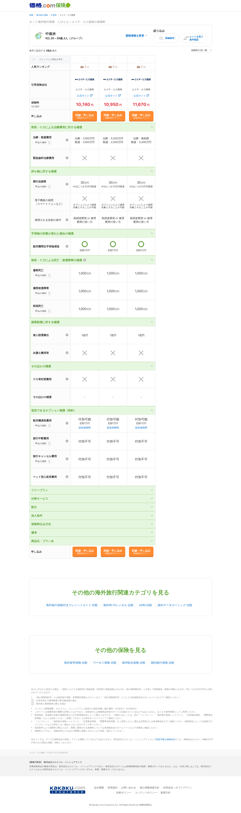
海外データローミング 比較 (175, 605)
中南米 (54, 15)
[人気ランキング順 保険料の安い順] (201, 51)
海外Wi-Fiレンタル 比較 (118, 605)
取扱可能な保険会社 (165, 739)
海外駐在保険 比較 (133, 662)
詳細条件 (169, 38)
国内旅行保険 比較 (162, 662)
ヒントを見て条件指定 (196, 38)
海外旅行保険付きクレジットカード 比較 (72, 605)
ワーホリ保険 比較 (104, 662)
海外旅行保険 (42, 15)
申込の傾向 (41, 142)
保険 (31, 15)
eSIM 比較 (145, 605)
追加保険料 (85, 427)
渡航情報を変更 (135, 35)
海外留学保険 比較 (76, 662)
